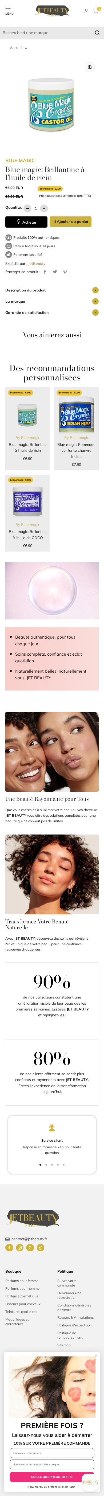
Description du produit (25, 290)
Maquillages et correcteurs (17, 1321)
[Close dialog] (95, 1356)
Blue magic (20, 160)
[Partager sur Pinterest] (65, 271)
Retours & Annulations (75, 1317)
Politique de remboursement (70, 1335)
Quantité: (13, 207)
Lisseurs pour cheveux (23, 1304)
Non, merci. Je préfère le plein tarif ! (52, 1486)
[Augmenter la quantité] (44, 208)
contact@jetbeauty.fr (29, 1238)
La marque (15, 301)
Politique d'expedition (74, 1325)
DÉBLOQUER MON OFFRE (52, 1477)
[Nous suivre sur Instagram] (19, 1247)
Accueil (16, 47)
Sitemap (64, 1345)
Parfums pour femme (21, 1281)
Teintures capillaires (21, 1311)
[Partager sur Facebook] (44, 271)
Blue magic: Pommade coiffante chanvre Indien (76, 450)
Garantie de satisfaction (27, 312)
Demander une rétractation (69, 1295)
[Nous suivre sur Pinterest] (30, 1247)
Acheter (29, 222)
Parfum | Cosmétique (21, 1296)
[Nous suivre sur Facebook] (9, 1247)
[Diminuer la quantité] (27, 208)
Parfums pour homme (22, 1288)
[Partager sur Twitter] (54, 271)
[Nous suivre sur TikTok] (40, 1247)
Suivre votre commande (67, 1283)
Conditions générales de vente (74, 1307)
